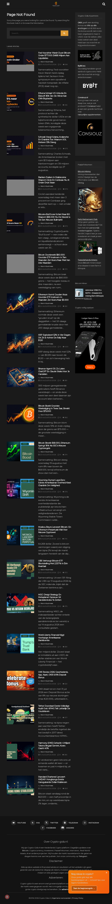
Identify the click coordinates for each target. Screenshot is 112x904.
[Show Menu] (8, 4)
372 (66, 226)
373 (66, 148)
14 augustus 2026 (48, 755)
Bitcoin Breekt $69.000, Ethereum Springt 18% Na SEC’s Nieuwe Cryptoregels (54, 445)
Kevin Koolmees (47, 62)
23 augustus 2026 (48, 380)
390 (66, 788)
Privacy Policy (77, 898)
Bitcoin (86, 263)
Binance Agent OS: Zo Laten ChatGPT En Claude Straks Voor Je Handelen (54, 371)
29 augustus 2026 (48, 105)
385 (65, 755)
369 (66, 64)
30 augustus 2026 (48, 64)
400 (66, 347)
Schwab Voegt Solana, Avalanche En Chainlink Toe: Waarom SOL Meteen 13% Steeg (53, 140)
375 (65, 606)
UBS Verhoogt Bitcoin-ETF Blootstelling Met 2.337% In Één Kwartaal (53, 563)
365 (65, 105)
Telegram (83, 856)
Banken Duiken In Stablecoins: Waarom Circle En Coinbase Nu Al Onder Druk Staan (53, 180)
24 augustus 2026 (48, 306)
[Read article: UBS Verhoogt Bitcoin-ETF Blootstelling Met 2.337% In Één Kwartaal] (20, 569)
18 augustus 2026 (48, 539)
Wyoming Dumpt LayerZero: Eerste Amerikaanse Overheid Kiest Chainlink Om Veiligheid (54, 483)
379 (65, 455)
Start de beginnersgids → (84, 888)
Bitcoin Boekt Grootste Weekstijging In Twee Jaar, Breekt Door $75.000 (54, 408)
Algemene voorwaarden (61, 898)
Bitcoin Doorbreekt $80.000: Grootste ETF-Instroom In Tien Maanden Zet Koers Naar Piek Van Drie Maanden (54, 259)
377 (65, 717)
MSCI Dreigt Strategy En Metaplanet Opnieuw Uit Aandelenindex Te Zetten (49, 597)
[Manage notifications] (7, 897)
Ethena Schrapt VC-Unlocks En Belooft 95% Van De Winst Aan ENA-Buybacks (52, 96)
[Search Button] (103, 4)
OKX (80, 22)
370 (66, 189)
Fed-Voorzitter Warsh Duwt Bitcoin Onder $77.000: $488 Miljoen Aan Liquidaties (54, 55)
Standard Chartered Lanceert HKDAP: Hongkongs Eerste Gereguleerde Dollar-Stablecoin (52, 779)
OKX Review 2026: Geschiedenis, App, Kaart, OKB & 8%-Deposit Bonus (53, 675)
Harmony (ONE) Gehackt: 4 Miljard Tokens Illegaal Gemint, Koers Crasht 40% (54, 746)
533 (65, 684)
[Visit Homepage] (56, 4)
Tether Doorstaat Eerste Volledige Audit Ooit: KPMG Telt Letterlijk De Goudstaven (54, 708)
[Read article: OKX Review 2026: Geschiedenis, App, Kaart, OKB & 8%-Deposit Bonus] (20, 680)
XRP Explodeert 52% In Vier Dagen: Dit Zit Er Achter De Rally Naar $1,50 (54, 337)
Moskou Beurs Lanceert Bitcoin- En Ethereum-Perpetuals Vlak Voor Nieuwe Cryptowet (54, 530)
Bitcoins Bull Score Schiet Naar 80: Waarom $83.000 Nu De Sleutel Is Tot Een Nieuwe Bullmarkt (54, 217)
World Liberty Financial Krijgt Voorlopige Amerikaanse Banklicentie (51, 638)
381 (65, 306)
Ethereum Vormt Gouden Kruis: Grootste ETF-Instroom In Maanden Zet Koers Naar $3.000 (53, 297)
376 (65, 492)
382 (66, 417)
